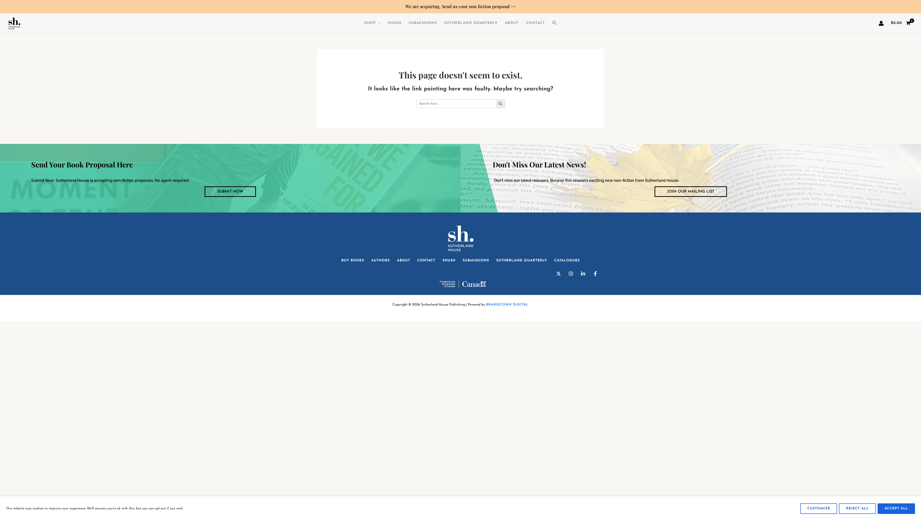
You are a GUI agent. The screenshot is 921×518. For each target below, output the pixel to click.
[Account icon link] (881, 23)
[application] (378, 23)
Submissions (423, 23)
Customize (818, 508)
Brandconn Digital (507, 304)
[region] (460, 507)
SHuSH (394, 23)
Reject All (857, 508)
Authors (380, 260)
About (512, 23)
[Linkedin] (583, 273)
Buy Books (352, 260)
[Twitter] (558, 273)
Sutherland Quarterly (471, 23)
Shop (370, 23)
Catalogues (567, 260)
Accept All (896, 508)
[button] (554, 23)
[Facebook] (595, 273)
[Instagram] (571, 273)
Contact (535, 23)
